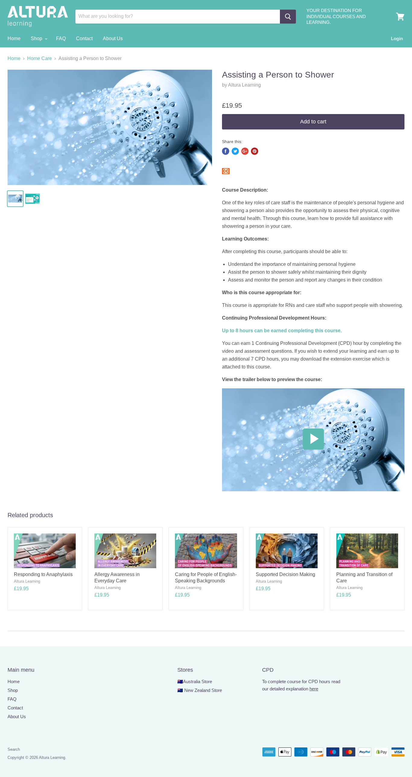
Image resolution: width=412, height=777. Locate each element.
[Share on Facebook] (225, 151)
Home (14, 38)
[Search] (288, 17)
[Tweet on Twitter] (235, 151)
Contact (84, 38)
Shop (37, 38)
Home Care (39, 58)
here (313, 688)
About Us (113, 38)
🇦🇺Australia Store (194, 681)
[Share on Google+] (245, 151)
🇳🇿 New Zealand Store (199, 690)
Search (14, 749)
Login (397, 38)
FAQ (61, 38)
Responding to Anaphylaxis (43, 574)
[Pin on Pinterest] (254, 151)
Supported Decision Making (285, 574)
